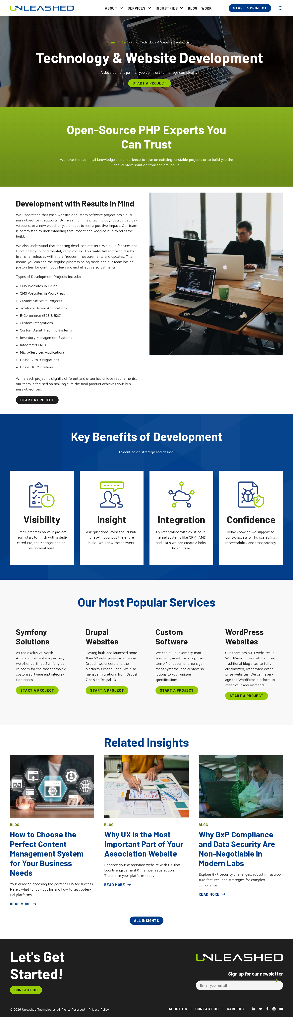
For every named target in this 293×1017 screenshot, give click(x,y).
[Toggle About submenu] (121, 8)
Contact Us (26, 990)
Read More (20, 904)
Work (206, 8)
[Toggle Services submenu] (149, 8)
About (111, 8)
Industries (167, 8)
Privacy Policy (99, 1009)
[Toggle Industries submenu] (181, 8)
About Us (178, 1009)
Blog (192, 8)
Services (137, 8)
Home (111, 42)
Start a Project (250, 8)
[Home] (42, 8)
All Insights (146, 920)
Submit (277, 980)
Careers (235, 1009)
